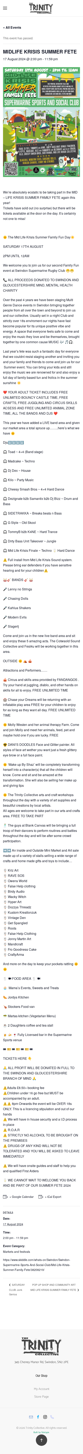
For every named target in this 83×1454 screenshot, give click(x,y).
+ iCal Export (53, 1197)
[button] (5, 8)
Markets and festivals (16, 1252)
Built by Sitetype (41, 1432)
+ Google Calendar (21, 1197)
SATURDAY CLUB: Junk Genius (17, 1289)
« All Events (12, 27)
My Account (41, 1389)
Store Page (41, 1396)
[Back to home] (41, 8)
